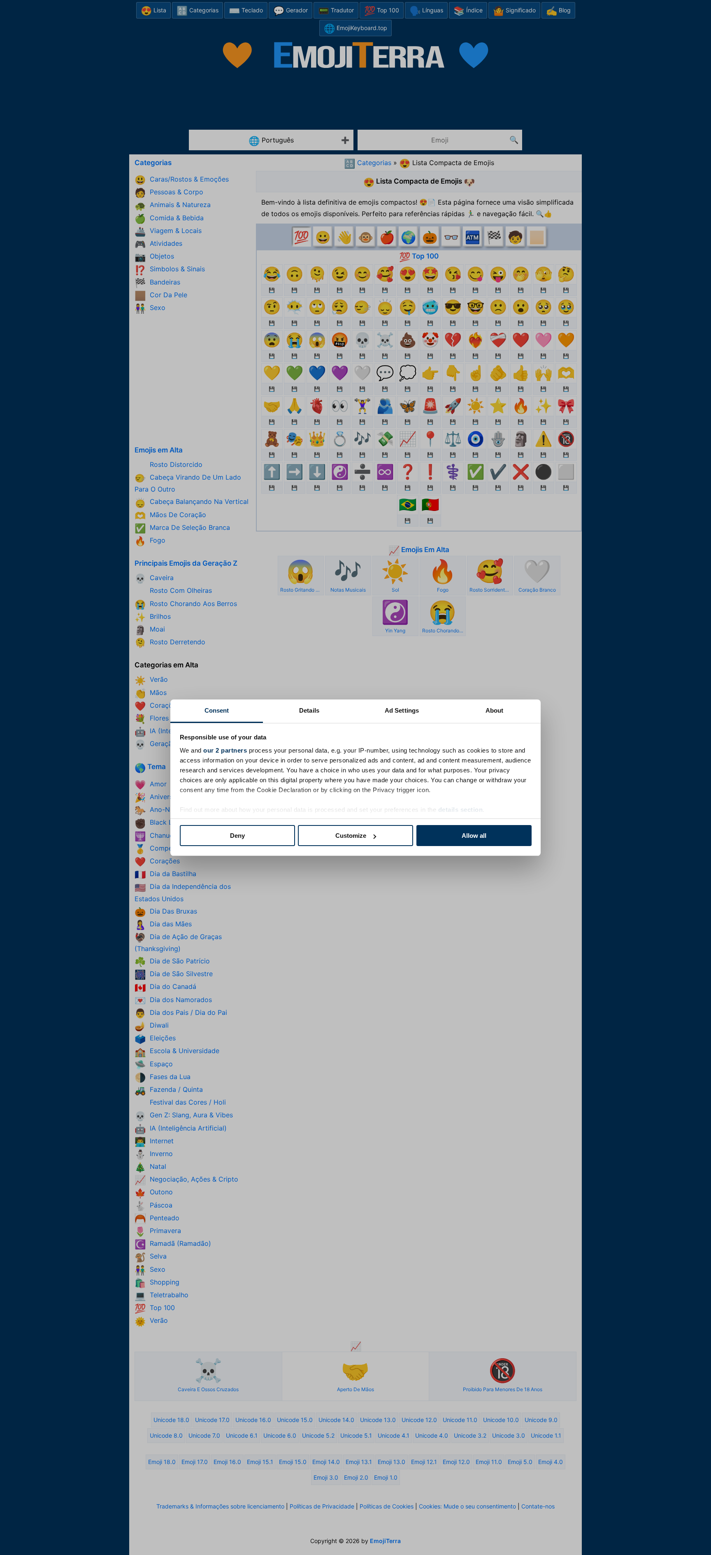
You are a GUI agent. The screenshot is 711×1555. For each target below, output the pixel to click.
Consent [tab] (216, 710)
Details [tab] (309, 710)
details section (460, 809)
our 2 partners (225, 750)
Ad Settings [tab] (402, 710)
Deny (237, 835)
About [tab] (495, 710)
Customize (350, 835)
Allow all (474, 835)
